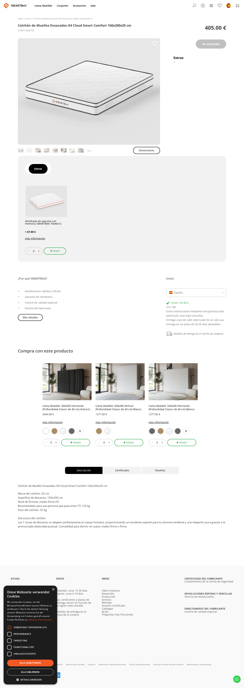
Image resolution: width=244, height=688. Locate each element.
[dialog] (30, 635)
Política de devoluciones (140, 664)
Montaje (107, 602)
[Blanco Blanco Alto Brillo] (63, 431)
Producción (108, 596)
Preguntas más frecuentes (117, 614)
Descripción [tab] (84, 470)
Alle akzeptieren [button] (30, 662)
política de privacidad (75, 664)
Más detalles (30, 317)
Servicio (106, 599)
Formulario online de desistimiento (168, 664)
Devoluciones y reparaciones (199, 664)
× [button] (53, 589)
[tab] (38, 169)
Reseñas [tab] (160, 470)
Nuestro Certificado (113, 605)
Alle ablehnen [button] (30, 672)
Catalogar (107, 608)
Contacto (92, 664)
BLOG (105, 611)
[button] (30, 679)
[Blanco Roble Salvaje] (54, 431)
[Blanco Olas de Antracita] (71, 431)
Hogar (20, 18)
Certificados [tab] (122, 470)
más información (35, 238)
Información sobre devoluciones (112, 664)
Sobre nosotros (111, 590)
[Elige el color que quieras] (80, 431)
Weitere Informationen (40, 619)
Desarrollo (108, 593)
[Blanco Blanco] (46, 431)
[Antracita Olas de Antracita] (152, 431)
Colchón (28, 18)
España (178, 292)
